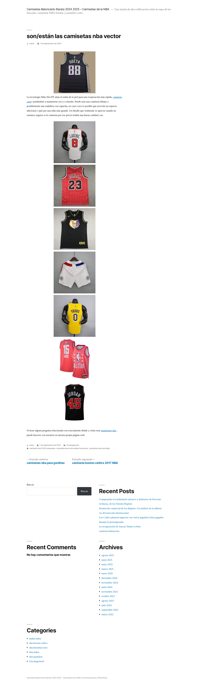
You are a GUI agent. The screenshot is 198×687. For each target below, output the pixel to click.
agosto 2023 (108, 600)
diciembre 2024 (109, 578)
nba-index (34, 652)
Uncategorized (72, 445)
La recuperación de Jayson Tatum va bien (120, 526)
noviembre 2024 (110, 582)
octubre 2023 (108, 596)
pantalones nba (108, 430)
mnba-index (35, 638)
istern (31, 43)
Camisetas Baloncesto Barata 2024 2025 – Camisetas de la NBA (68, 9)
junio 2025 (107, 560)
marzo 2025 (107, 569)
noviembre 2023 (110, 591)
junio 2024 (107, 587)
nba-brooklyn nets (38, 647)
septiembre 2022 (110, 609)
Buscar (30, 484)
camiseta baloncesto (109, 531)
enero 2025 (107, 573)
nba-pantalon (35, 656)
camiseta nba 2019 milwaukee (42, 448)
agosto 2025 (108, 555)
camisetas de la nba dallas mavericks (72, 448)
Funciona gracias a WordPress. (95, 678)
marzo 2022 (107, 614)
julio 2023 (107, 605)
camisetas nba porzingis (99, 448)
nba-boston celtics (38, 643)
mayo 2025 (107, 564)
